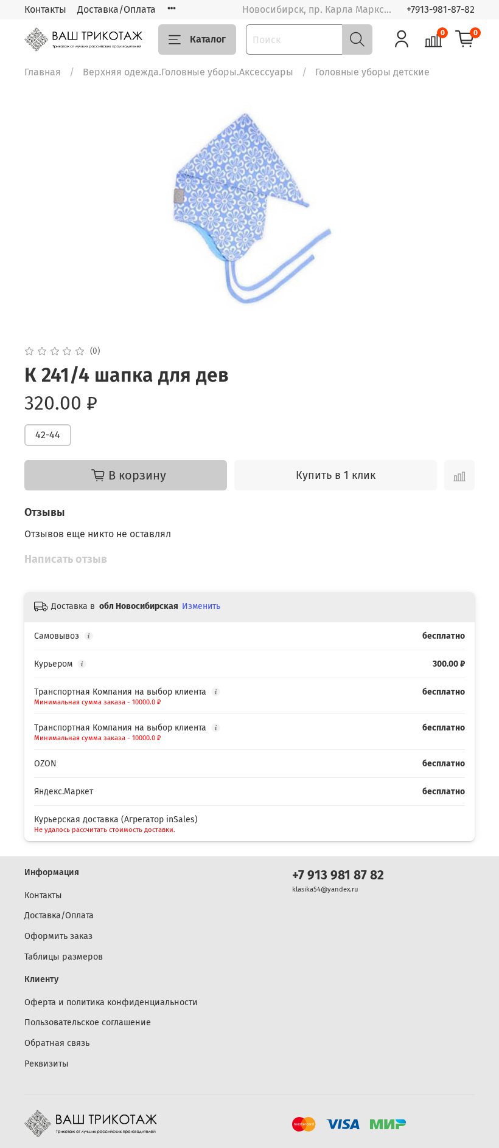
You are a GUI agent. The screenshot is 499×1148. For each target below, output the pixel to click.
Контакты (45, 9)
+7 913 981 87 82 (338, 875)
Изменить (201, 606)
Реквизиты (46, 1064)
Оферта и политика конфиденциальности (111, 1002)
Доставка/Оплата (116, 9)
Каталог (208, 39)
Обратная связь (56, 1043)
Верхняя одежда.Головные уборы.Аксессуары (188, 72)
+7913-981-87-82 (441, 9)
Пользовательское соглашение (87, 1022)
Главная (42, 72)
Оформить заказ (58, 936)
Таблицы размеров (63, 957)
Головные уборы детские (372, 72)
